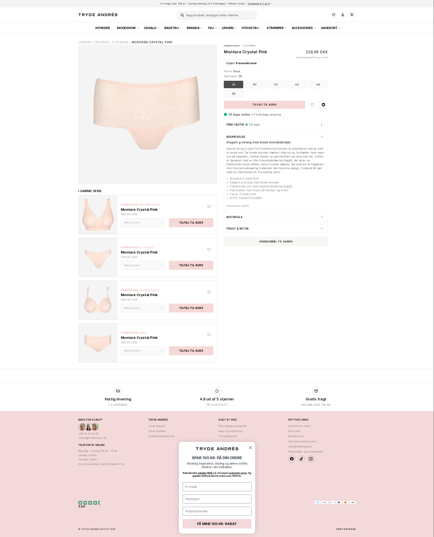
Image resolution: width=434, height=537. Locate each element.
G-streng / (122, 42)
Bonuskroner (296, 436)
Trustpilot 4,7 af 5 (259, 3)
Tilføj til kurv (191, 222)
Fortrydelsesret (227, 436)
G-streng (147, 247)
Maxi (144, 332)
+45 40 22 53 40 (88, 433)
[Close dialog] (250, 447)
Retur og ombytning (230, 431)
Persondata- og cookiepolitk (305, 451)
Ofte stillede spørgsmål (232, 426)
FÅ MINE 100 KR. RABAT (217, 524)
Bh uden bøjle (150, 204)
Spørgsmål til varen (275, 241)
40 (255, 84)
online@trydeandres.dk (92, 437)
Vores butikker (157, 431)
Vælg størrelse (132, 222)
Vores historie (156, 426)
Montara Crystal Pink (152, 42)
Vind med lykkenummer (302, 441)
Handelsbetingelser (300, 446)
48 (233, 93)
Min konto (294, 431)
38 (233, 84)
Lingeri (84, 42)
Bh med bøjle (150, 290)
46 (318, 84)
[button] (181, 14)
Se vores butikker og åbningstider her (101, 464)
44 (297, 84)
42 (276, 84)
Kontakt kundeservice (161, 436)
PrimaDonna (129, 204)
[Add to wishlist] (209, 207)
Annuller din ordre (299, 426)
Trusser (101, 42)
